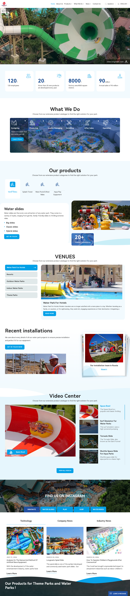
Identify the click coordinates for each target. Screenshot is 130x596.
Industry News (104, 521)
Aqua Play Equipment (57, 193)
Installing (70, 128)
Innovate (32, 509)
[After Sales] (87, 123)
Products (67, 4)
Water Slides (48, 509)
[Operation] (106, 123)
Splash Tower (27, 192)
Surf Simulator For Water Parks (108, 422)
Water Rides (98, 509)
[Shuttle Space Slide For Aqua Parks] (88, 457)
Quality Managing (55, 128)
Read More (49, 313)
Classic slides (12, 227)
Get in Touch (11, 236)
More (25, 121)
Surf (82, 509)
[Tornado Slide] (88, 441)
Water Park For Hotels (55, 303)
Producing (33, 128)
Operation (107, 128)
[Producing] (32, 123)
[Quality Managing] (51, 123)
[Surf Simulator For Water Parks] (88, 426)
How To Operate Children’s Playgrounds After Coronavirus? (104, 561)
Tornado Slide (106, 436)
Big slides (10, 223)
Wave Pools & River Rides (42, 193)
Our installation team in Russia (104, 365)
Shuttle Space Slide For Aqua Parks (109, 452)
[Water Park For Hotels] (81, 282)
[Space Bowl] (88, 411)
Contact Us (97, 4)
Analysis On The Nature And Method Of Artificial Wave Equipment (22, 561)
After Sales (89, 128)
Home (53, 4)
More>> (104, 369)
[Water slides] (101, 215)
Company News (65, 521)
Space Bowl (105, 406)
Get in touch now (14, 347)
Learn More (17, 139)
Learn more (12, 573)
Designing (15, 128)
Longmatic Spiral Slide (55, 560)
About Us (59, 4)
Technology (26, 521)
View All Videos (65, 470)
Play (65, 509)
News (87, 4)
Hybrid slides (12, 231)
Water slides (12, 192)
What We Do (78, 4)
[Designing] (14, 123)
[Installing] (69, 123)
